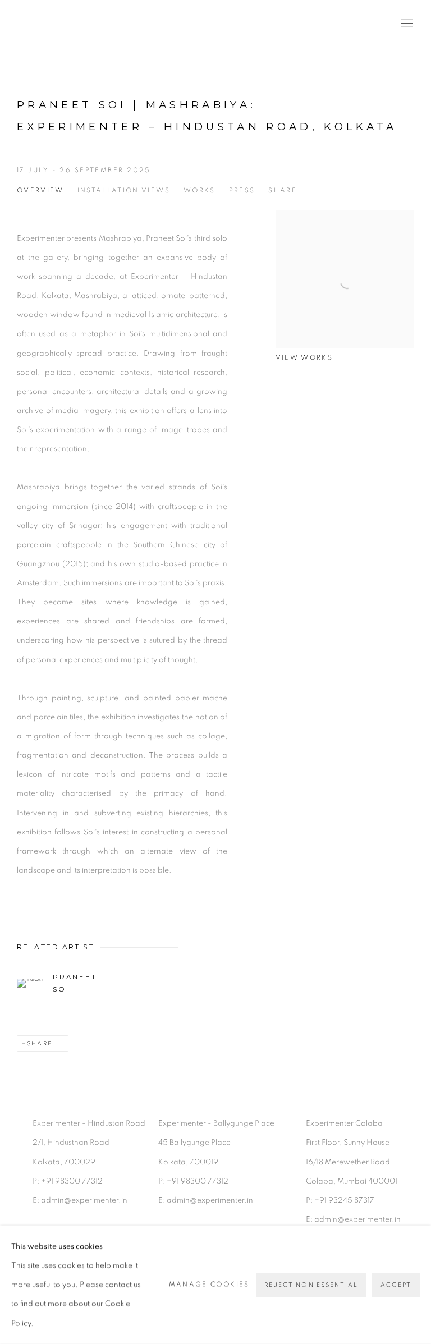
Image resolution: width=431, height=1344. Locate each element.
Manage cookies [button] (209, 1285)
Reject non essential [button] (311, 1285)
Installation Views (123, 190)
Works (200, 190)
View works (304, 358)
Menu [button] (405, 24)
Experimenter (62, 24)
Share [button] (282, 190)
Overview (40, 190)
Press (242, 190)
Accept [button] (395, 1285)
